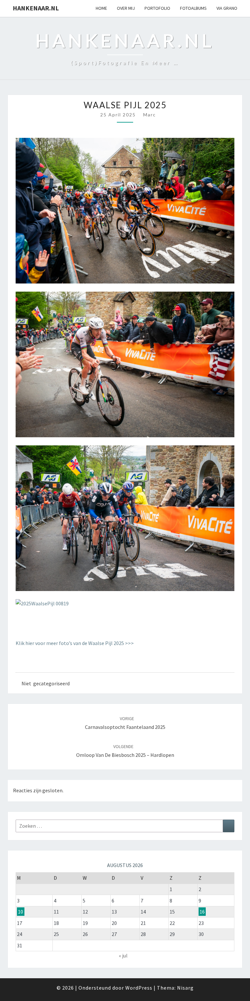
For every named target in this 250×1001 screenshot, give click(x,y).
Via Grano (226, 8)
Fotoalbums (193, 8)
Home (101, 8)
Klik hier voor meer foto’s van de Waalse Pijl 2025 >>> (75, 643)
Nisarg (185, 987)
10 (20, 911)
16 (202, 911)
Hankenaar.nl (36, 8)
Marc (149, 114)
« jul (123, 955)
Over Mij (126, 8)
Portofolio (157, 8)
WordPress (138, 987)
